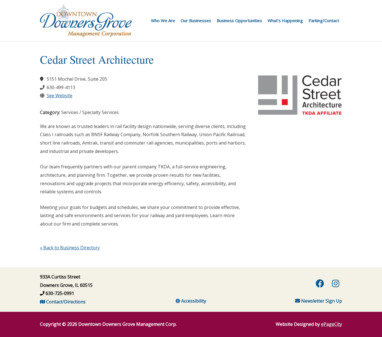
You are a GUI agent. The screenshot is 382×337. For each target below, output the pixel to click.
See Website (59, 95)
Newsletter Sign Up (321, 301)
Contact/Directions (65, 302)
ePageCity (331, 324)
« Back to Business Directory (70, 248)
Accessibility (193, 301)
